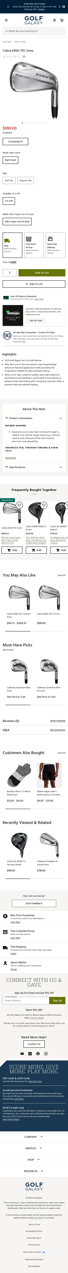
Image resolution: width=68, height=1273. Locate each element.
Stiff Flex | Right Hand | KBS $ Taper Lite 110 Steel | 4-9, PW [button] (11, 540)
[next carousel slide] (60, 6)
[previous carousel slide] (8, 6)
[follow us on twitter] (30, 1054)
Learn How (39, 299)
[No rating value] (13, 56)
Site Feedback (34, 1266)
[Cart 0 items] (61, 20)
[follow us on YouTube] (22, 1054)
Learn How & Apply (11, 1119)
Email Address (11, 996)
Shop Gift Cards (35, 1081)
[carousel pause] (64, 6)
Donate (14, 969)
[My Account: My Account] (54, 20)
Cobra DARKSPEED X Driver (36, 528)
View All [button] (61, 575)
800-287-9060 (36, 1218)
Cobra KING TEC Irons (11, 528)
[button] (15, 141)
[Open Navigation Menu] (6, 20)
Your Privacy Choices (32, 1252)
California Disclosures (34, 1259)
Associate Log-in (34, 1238)
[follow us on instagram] (46, 1054)
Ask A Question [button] (57, 730)
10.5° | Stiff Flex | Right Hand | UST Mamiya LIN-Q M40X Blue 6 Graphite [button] (36, 540)
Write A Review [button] (57, 720)
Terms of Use (34, 1224)
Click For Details (37, 1018)
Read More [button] (10, 458)
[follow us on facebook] (38, 1054)
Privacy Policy (34, 1245)
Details (13, 953)
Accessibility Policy (34, 1231)
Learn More (15, 922)
